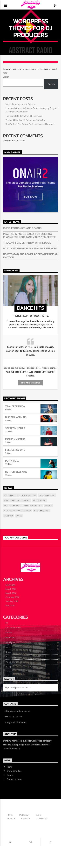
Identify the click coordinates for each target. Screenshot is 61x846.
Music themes (12, 505)
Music (8, 647)
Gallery (16, 500)
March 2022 (11, 589)
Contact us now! (14, 779)
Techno (8, 516)
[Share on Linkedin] (35, 62)
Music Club (39, 500)
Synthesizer (41, 510)
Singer (27, 510)
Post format (11, 656)
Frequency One (15, 450)
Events (9, 632)
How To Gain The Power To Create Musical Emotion (30, 124)
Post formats (12, 510)
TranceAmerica (15, 406)
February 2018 (12, 597)
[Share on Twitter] (16, 62)
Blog (38, 815)
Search (6, 76)
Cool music (24, 495)
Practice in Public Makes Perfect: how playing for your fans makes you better (29, 235)
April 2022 (10, 584)
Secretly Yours (15, 428)
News (8, 652)
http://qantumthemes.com (18, 710)
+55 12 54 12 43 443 (14, 716)
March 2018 (11, 593)
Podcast (24, 815)
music (27, 500)
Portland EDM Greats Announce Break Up (25, 119)
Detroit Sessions (16, 472)
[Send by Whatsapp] (44, 62)
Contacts (41, 818)
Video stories (12, 661)
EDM (6, 500)
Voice (19, 516)
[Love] (53, 62)
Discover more (10, 748)
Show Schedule (14, 770)
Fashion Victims (15, 439)
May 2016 (10, 605)
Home (9, 766)
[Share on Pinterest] (25, 62)
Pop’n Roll (12, 461)
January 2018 (12, 601)
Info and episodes (30, 382)
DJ (7, 622)
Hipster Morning (16, 417)
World (8, 666)
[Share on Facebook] (7, 62)
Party (48, 505)
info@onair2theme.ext (16, 722)
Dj (35, 495)
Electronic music (13, 627)
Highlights (10, 642)
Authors (9, 495)
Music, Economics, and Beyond (20, 104)
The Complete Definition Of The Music (24, 115)
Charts (25, 818)
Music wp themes (32, 505)
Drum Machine (46, 495)
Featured (10, 637)
